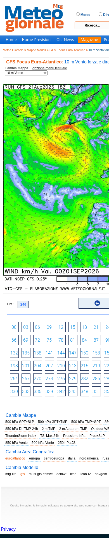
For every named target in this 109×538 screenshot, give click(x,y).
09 (49, 327)
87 (96, 340)
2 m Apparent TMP (73, 429)
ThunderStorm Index (20, 436)
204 (37, 365)
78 (60, 340)
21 (96, 327)
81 (72, 340)
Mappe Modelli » (38, 50)
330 (14, 391)
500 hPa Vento (43, 443)
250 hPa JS (66, 443)
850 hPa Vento (16, 443)
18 (84, 327)
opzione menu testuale (49, 68)
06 (37, 327)
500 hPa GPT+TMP (52, 422)
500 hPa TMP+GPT (86, 422)
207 (49, 365)
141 (49, 353)
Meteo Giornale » (14, 50)
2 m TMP (48, 429)
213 (73, 365)
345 (73, 391)
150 (84, 353)
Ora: (10, 304)
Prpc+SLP (97, 436)
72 (37, 340)
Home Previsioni (36, 40)
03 (25, 327)
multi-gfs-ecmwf (41, 474)
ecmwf (61, 474)
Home (11, 40)
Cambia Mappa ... (36, 68)
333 (26, 391)
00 (13, 327)
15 (72, 327)
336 (37, 391)
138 (37, 353)
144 (61, 353)
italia (71, 458)
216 (84, 365)
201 (26, 365)
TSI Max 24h (49, 436)
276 (61, 378)
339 (49, 391)
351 (96, 391)
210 (61, 365)
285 (96, 378)
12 (60, 327)
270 (37, 378)
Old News (65, 40)
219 (96, 365)
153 (96, 353)
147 (73, 353)
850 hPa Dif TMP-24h (21, 429)
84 (84, 340)
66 (13, 340)
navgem (101, 474)
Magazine (89, 40)
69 (25, 340)
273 (49, 378)
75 (49, 340)
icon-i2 (85, 474)
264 (14, 378)
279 (73, 378)
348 (84, 391)
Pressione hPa (74, 436)
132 (14, 353)
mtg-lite (10, 474)
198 (14, 365)
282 (84, 378)
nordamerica (89, 458)
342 (61, 391)
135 (26, 353)
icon (73, 474)
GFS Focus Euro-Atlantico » (68, 50)
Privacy (8, 529)
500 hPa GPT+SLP (19, 422)
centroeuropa (54, 458)
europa (34, 458)
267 (26, 378)
